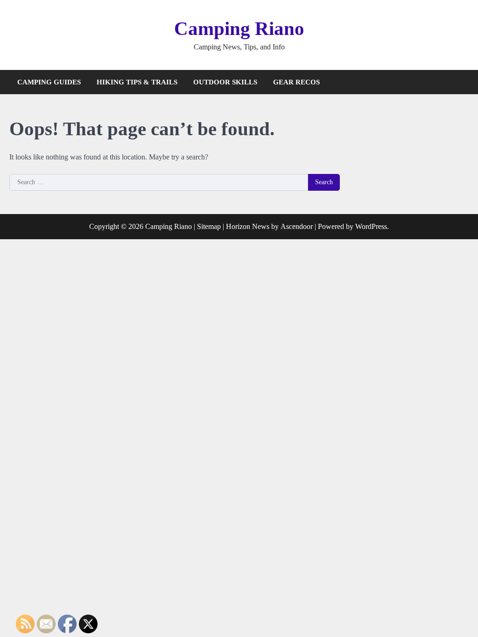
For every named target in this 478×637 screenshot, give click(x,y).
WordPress (371, 226)
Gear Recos (296, 82)
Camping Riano (239, 28)
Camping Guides (49, 82)
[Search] (462, 82)
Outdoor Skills (225, 82)
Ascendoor (297, 226)
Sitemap (209, 226)
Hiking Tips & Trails (137, 82)
